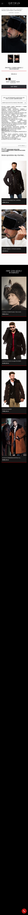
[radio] (7, 79)
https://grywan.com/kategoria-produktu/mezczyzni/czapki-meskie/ (11, 138)
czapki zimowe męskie (19, 150)
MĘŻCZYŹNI (12, 9)
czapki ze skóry (10, 150)
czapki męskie (4, 151)
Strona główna (5, 9)
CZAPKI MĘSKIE (19, 9)
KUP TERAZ (14, 87)
